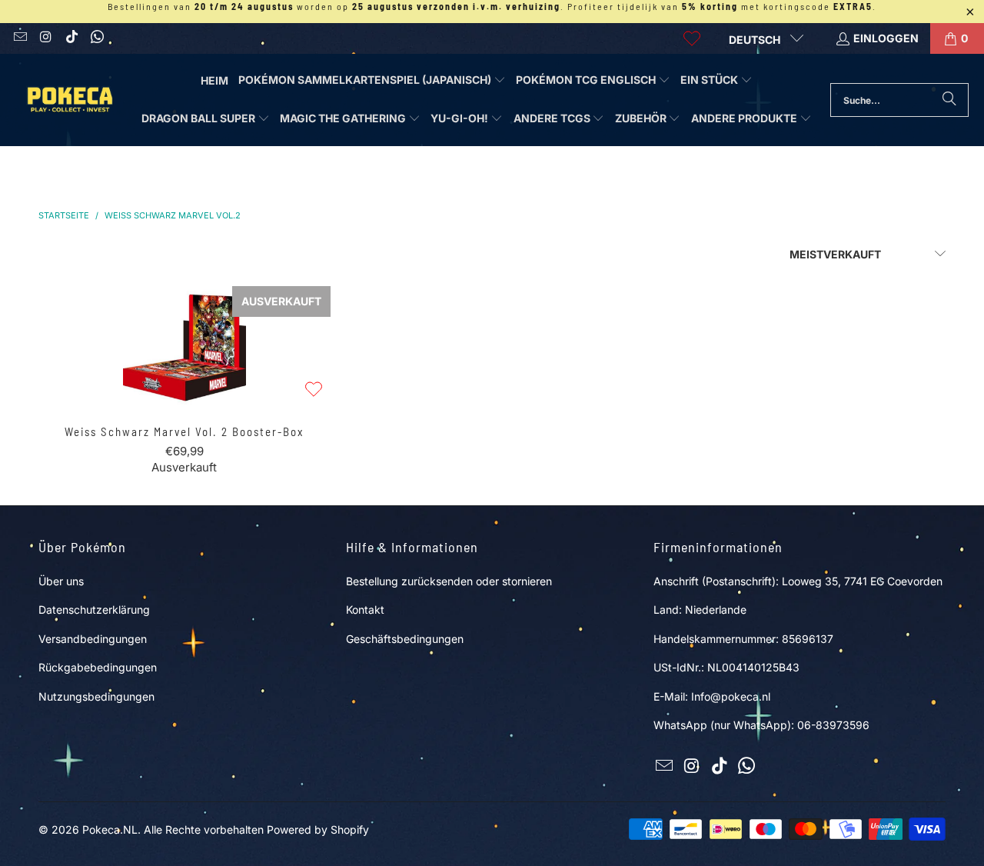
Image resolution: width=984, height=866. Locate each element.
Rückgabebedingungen (97, 667)
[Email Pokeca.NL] (19, 38)
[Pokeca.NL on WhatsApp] (97, 38)
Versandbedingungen (92, 638)
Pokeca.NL (110, 829)
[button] (372, 81)
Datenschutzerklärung (94, 609)
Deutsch (756, 39)
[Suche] (949, 100)
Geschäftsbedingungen (405, 638)
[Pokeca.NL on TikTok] (70, 38)
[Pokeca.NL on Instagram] (45, 38)
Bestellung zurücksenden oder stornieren (449, 581)
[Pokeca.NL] (69, 99)
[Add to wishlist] (314, 390)
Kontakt (365, 609)
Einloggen (886, 38)
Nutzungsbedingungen (96, 696)
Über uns (61, 581)
